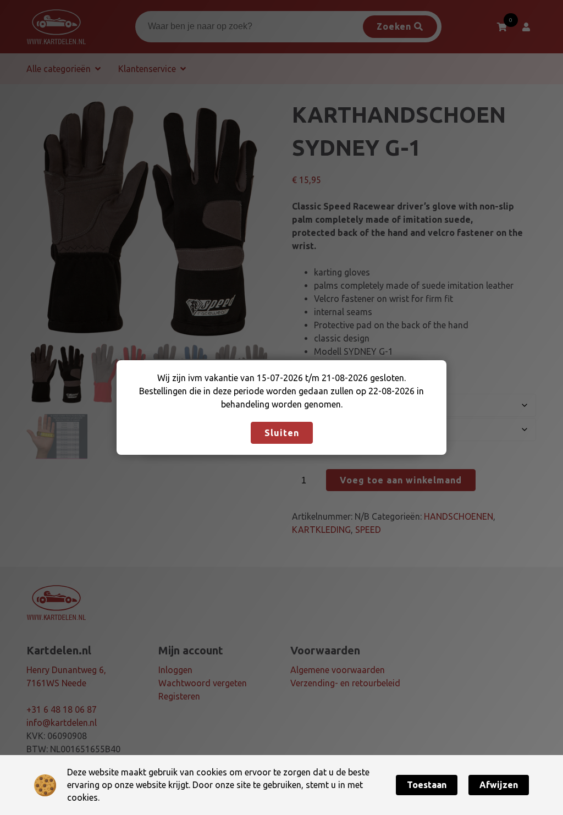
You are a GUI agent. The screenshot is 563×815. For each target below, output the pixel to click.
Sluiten (281, 433)
